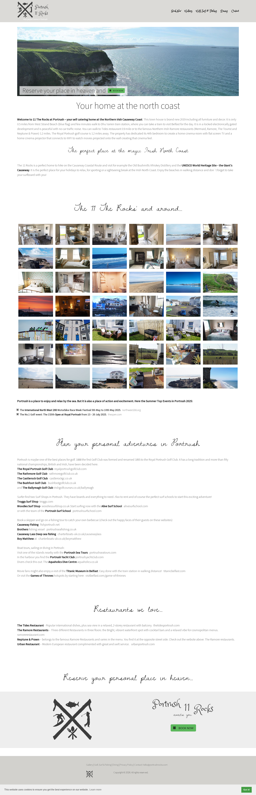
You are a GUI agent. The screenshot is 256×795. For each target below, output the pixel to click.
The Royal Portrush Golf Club (35, 469)
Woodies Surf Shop (28, 506)
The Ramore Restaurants (32, 630)
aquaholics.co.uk (87, 562)
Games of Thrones (42, 575)
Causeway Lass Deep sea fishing (36, 534)
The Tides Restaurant (30, 625)
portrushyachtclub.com (89, 557)
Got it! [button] (246, 789)
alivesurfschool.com (136, 506)
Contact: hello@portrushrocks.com (151, 764)
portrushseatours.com (102, 552)
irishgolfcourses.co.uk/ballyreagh (74, 487)
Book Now (176, 11)
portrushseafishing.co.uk (61, 529)
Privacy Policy (126, 764)
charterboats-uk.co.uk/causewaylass (79, 534)
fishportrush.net (50, 524)
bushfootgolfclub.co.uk (62, 483)
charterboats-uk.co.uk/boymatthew (60, 538)
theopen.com (115, 414)
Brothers (22, 529)
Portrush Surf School (58, 511)
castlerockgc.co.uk (61, 478)
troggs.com (46, 501)
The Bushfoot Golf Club (31, 483)
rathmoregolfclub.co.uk (63, 473)
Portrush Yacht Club (62, 557)
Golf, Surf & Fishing (206, 11)
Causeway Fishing (28, 524)
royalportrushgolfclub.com (70, 469)
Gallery (188, 11)
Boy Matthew (25, 538)
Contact (235, 11)
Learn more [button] (95, 789)
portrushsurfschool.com (87, 511)
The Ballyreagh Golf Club (38, 487)
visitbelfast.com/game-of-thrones (105, 575)
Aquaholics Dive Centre (62, 562)
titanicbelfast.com (174, 571)
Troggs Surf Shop (27, 501)
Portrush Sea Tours (76, 552)
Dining (224, 11)
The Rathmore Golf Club (32, 473)
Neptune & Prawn (28, 639)
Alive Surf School (111, 506)
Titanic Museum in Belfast (82, 571)
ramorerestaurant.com (31, 634)
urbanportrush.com (143, 644)
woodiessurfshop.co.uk (55, 506)
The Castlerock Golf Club (32, 478)
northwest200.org (131, 410)
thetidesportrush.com (166, 625)
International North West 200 (41, 410)
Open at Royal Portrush (68, 414)
